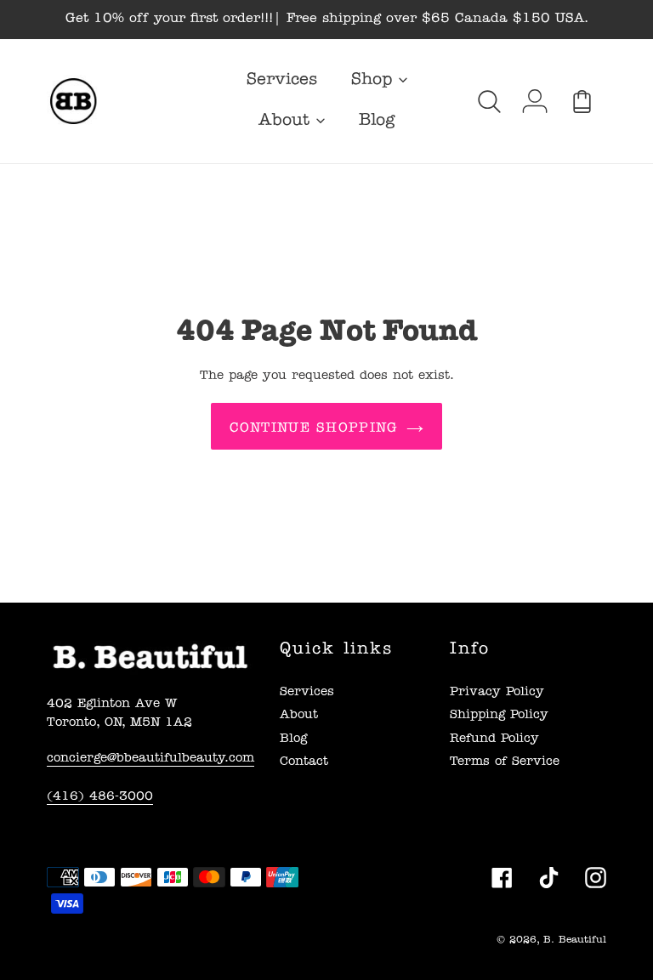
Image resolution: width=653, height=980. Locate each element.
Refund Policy (494, 740)
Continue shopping (314, 429)
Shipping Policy (499, 716)
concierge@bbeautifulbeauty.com (150, 759)
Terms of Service (504, 762)
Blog (293, 740)
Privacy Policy (497, 693)
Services (307, 693)
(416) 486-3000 (100, 797)
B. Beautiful (574, 941)
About (299, 716)
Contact (304, 762)
